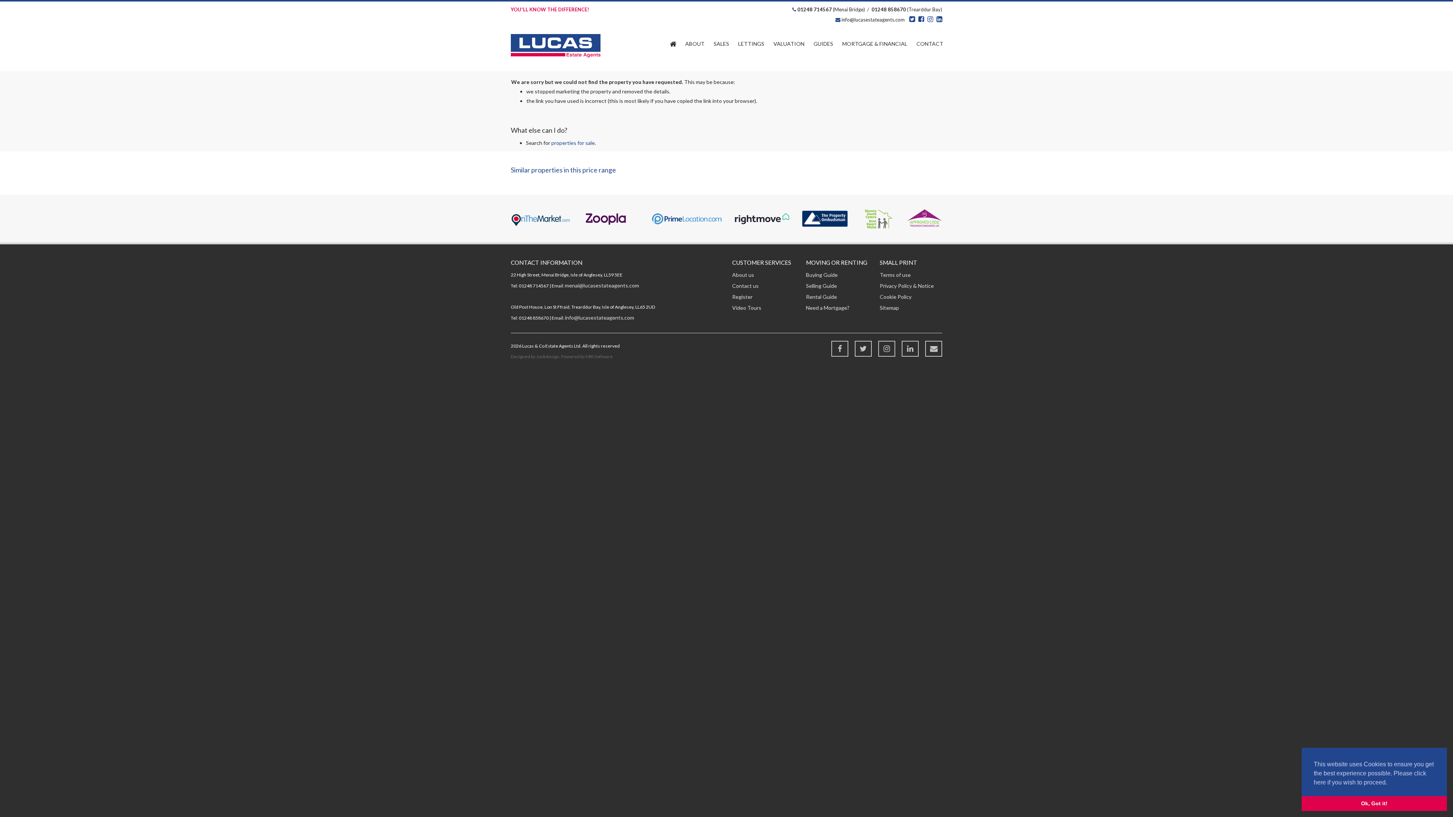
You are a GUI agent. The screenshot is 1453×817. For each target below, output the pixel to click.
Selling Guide (821, 286)
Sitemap (889, 307)
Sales (721, 43)
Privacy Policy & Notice (907, 286)
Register (742, 297)
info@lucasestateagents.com (872, 20)
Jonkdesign (547, 356)
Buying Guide (822, 275)
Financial (874, 43)
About (695, 43)
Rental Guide (821, 297)
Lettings (751, 43)
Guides (823, 43)
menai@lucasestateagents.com (602, 285)
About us (743, 275)
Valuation (788, 43)
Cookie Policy (896, 297)
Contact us (745, 286)
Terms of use (895, 275)
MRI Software (599, 356)
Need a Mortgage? (827, 307)
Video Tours (746, 307)
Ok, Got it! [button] (1374, 803)
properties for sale (573, 143)
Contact (929, 43)
